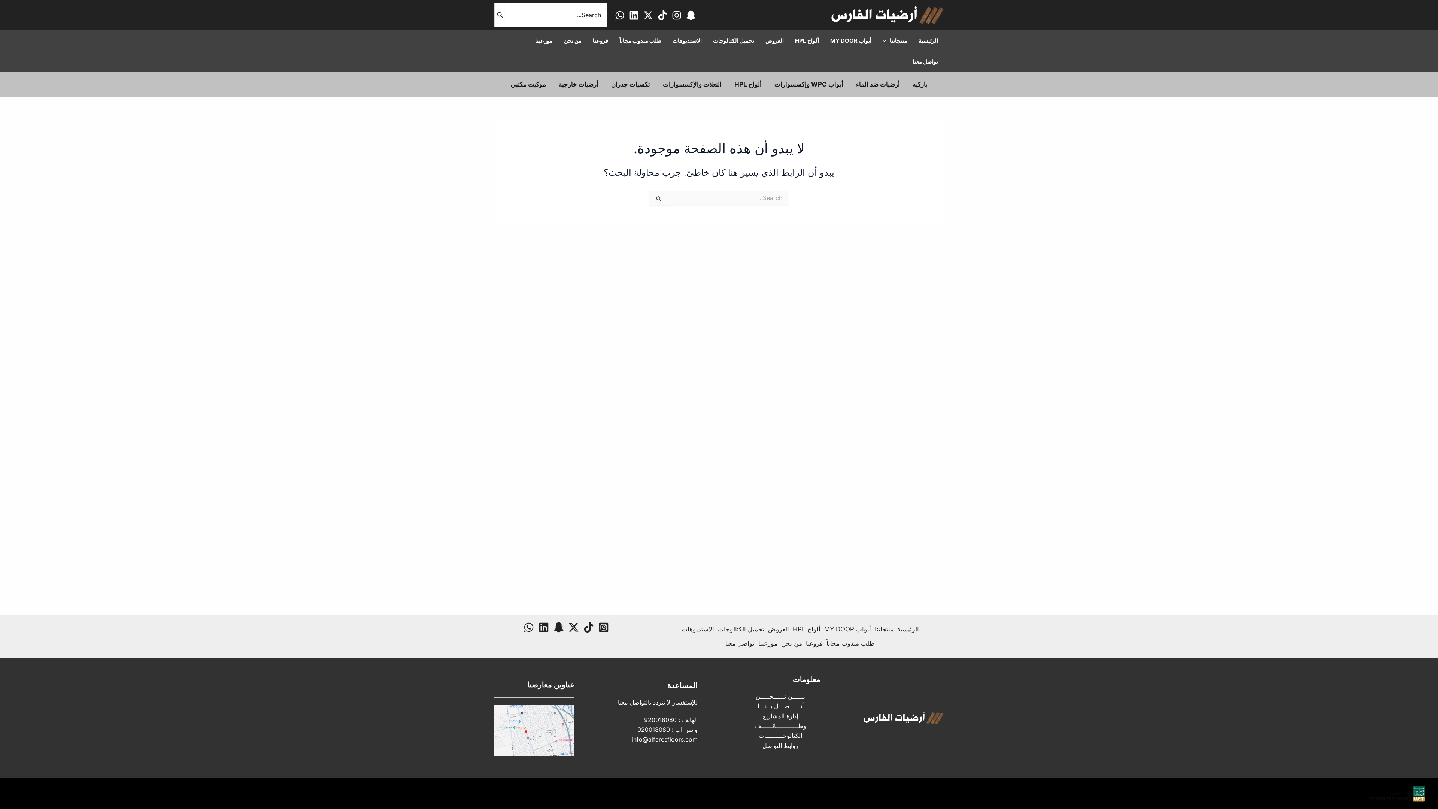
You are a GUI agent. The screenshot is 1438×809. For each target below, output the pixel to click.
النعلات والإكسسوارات (692, 84)
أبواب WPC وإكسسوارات (808, 84)
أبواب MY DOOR (847, 629)
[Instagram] (677, 15)
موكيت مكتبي (528, 84)
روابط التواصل (780, 745)
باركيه (920, 84)
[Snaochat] (691, 15)
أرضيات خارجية (578, 84)
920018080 (660, 720)
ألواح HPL (748, 84)
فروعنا (814, 643)
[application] (886, 40)
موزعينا (767, 643)
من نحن (791, 643)
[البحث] (499, 15)
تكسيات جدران (630, 84)
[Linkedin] (634, 15)
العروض (778, 629)
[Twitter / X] (648, 15)
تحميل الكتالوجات (741, 629)
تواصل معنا (740, 643)
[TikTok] (662, 15)
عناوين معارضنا (550, 684)
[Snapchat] (558, 627)
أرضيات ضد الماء (878, 84)
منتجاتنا (884, 629)
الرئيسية (908, 629)
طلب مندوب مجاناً (850, 643)
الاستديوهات (698, 629)
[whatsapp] (620, 15)
